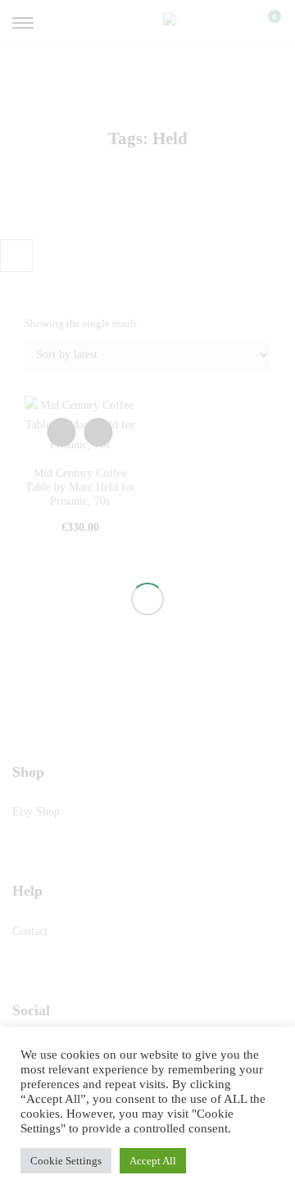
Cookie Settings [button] (66, 1161)
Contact (30, 931)
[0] (263, 23)
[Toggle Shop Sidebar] (16, 255)
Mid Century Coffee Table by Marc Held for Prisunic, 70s (80, 487)
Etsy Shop (36, 811)
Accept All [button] (152, 1161)
